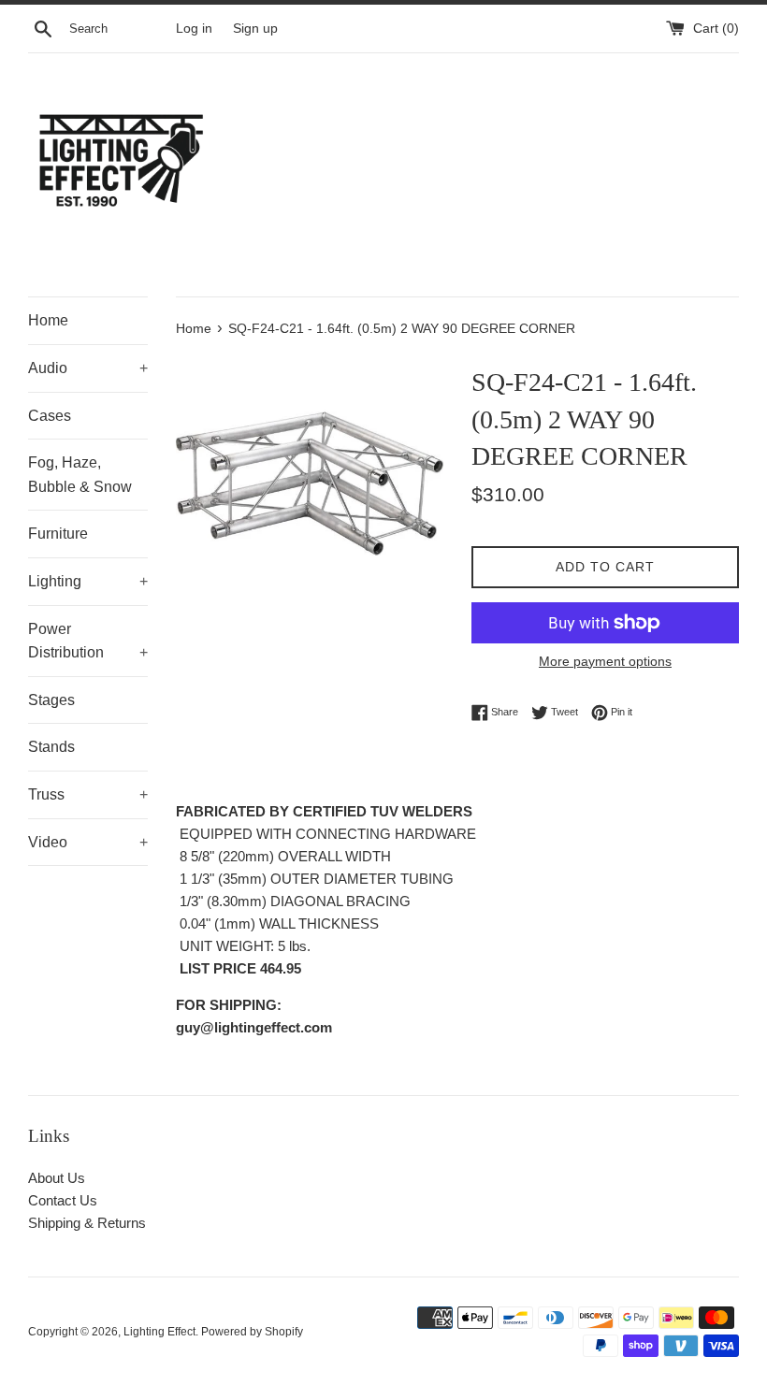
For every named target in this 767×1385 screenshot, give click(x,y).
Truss (88, 794)
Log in (194, 29)
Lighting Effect (159, 1331)
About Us (56, 1178)
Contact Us (62, 1200)
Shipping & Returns (87, 1223)
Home (48, 320)
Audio (88, 368)
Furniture (58, 533)
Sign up (255, 29)
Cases (49, 416)
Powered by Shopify (252, 1331)
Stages (51, 700)
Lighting (88, 581)
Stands (51, 747)
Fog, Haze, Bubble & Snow (80, 474)
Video (88, 842)
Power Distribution (88, 641)
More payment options (605, 661)
